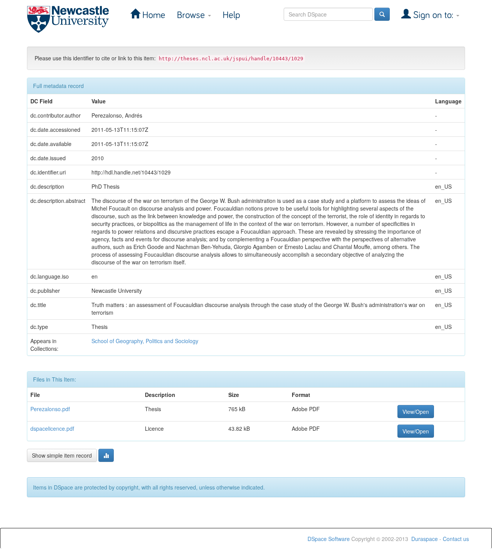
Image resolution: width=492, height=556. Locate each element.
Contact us (456, 539)
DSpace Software (329, 539)
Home (152, 15)
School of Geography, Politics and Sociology (144, 341)
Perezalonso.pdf (50, 409)
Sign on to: (433, 15)
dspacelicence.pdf (52, 428)
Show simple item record (62, 455)
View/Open (415, 411)
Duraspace (424, 539)
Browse (192, 15)
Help (231, 15)
